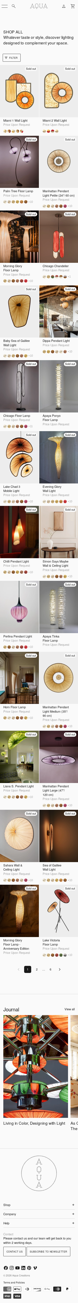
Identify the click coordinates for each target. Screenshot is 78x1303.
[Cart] (73, 6)
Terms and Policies (14, 1282)
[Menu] (4, 6)
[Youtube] (17, 1267)
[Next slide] (71, 1075)
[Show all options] (30, 202)
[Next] (59, 969)
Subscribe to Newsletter (48, 1251)
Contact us (14, 1251)
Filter (13, 57)
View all (69, 1009)
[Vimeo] (34, 1267)
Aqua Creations (21, 1275)
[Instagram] (11, 1267)
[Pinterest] (29, 1267)
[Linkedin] (23, 1267)
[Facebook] (5, 1267)
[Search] (13, 6)
